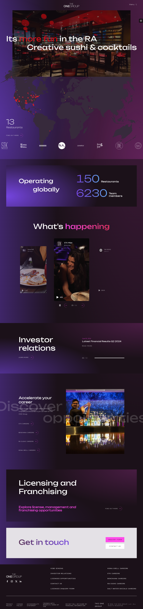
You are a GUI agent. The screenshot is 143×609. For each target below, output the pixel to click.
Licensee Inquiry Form (63, 589)
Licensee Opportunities (63, 578)
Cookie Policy (20, 604)
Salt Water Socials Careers (121, 589)
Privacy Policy (9, 604)
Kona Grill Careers (117, 568)
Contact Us (56, 583)
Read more (87, 352)
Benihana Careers (116, 578)
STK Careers (113, 573)
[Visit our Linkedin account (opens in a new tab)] (20, 581)
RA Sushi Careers (116, 583)
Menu (132, 4)
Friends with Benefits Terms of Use (51, 605)
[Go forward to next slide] (82, 305)
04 (74, 305)
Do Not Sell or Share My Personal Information (76, 604)
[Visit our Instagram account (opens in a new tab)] (12, 581)
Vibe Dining (57, 568)
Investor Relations (61, 573)
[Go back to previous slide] (66, 305)
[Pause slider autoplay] (60, 305)
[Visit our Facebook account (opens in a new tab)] (7, 581)
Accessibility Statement (33, 604)
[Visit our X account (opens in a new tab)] (16, 581)
